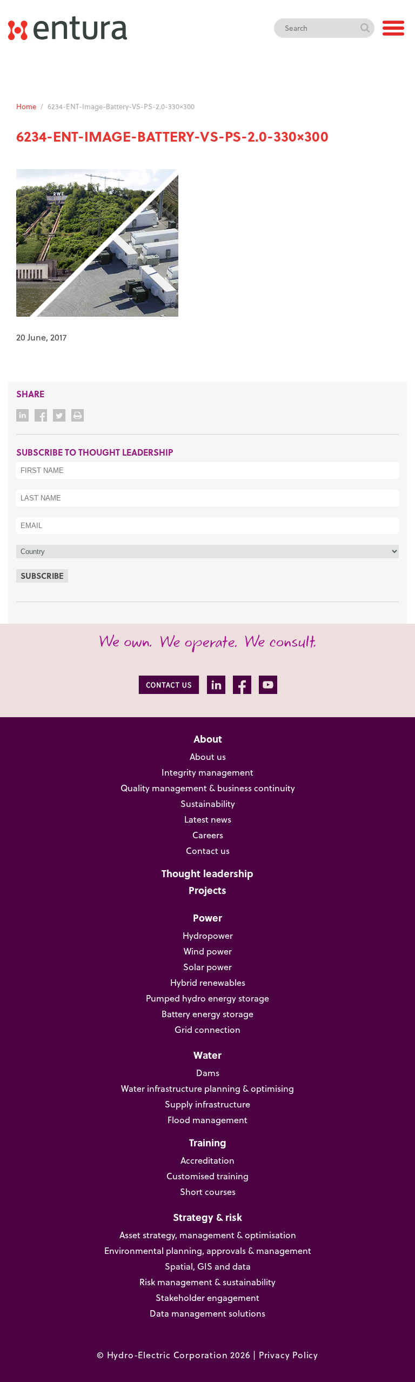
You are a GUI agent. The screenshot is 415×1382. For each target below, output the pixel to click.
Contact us (208, 851)
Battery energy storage (207, 1014)
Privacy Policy (288, 1355)
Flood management (207, 1120)
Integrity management (207, 772)
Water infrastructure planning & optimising (207, 1088)
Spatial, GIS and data (208, 1266)
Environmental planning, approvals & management (207, 1251)
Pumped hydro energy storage (207, 998)
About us (208, 757)
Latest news (207, 819)
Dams (207, 1073)
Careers (207, 835)
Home (26, 106)
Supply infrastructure (207, 1104)
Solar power (207, 967)
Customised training (207, 1176)
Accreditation (207, 1160)
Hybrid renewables (207, 983)
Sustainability (207, 804)
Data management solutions (207, 1313)
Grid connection (207, 1030)
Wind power (208, 951)
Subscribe (42, 576)
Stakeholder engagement (207, 1298)
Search (364, 28)
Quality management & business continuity (208, 788)
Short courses (208, 1192)
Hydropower (208, 936)
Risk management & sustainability (207, 1282)
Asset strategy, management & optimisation (207, 1235)
